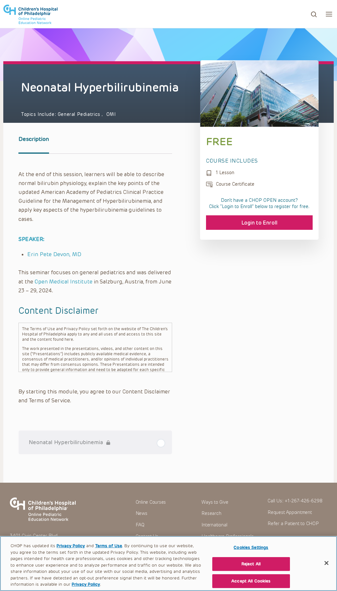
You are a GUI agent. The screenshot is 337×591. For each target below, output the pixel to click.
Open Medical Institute (63, 282)
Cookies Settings (251, 547)
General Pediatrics (80, 114)
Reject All (251, 563)
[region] (168, 563)
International (214, 525)
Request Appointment (290, 512)
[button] (328, 14)
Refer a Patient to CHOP (293, 523)
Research (211, 513)
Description (33, 139)
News (141, 513)
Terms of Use (108, 545)
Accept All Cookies (251, 580)
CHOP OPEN (30, 14)
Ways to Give (214, 502)
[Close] (326, 563)
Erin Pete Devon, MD (54, 254)
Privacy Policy (71, 545)
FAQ (140, 525)
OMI (111, 114)
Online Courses (151, 502)
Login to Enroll (259, 223)
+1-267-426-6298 (304, 501)
